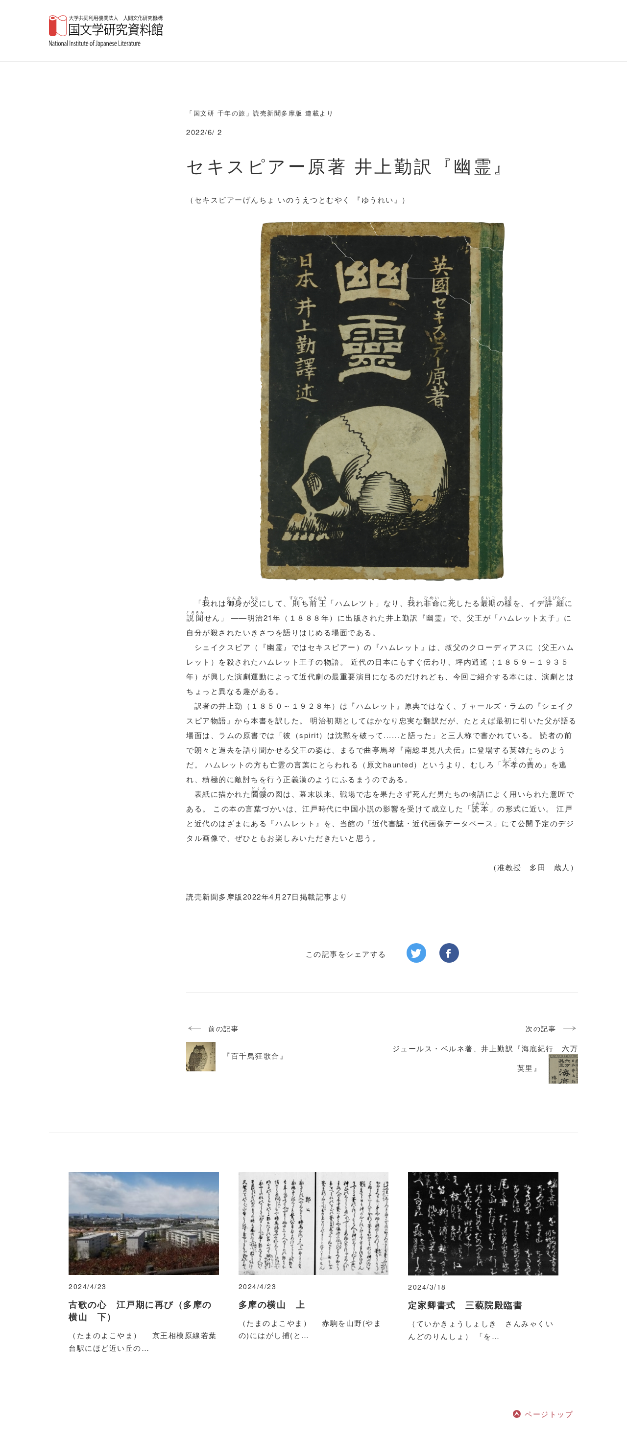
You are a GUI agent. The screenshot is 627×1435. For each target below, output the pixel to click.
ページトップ (549, 1414)
